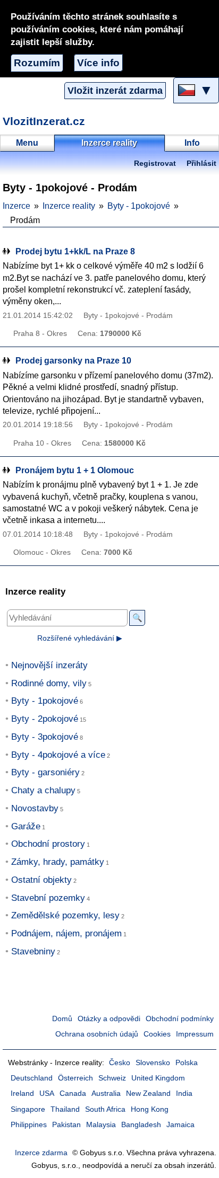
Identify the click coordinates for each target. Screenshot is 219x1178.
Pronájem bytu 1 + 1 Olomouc (74, 470)
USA (46, 1093)
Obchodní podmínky (180, 1019)
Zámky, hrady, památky (57, 862)
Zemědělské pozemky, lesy (65, 915)
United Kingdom (158, 1078)
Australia (106, 1093)
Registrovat (155, 163)
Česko (119, 1063)
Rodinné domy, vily (49, 683)
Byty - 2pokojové (44, 719)
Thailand (65, 1109)
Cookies (157, 1034)
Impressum (195, 1034)
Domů (62, 1019)
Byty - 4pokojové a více (58, 755)
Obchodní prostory (48, 844)
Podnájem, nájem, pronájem (66, 933)
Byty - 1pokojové (138, 205)
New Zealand (148, 1093)
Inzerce (16, 205)
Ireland (22, 1093)
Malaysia (101, 1125)
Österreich (75, 1078)
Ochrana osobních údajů (96, 1034)
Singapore (28, 1109)
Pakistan (66, 1125)
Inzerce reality (69, 205)
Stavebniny (33, 951)
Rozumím (37, 62)
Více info (98, 62)
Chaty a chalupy (43, 790)
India (184, 1093)
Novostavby (34, 808)
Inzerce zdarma (41, 1153)
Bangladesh (141, 1125)
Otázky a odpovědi (109, 1019)
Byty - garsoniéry (45, 772)
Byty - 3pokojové (44, 737)
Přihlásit (201, 163)
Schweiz (112, 1078)
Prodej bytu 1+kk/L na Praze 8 (75, 251)
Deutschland (32, 1078)
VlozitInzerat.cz (44, 121)
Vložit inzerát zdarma (115, 90)
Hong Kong (150, 1109)
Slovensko (153, 1063)
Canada (73, 1093)
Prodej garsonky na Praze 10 (73, 360)
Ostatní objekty (41, 880)
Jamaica (180, 1125)
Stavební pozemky (48, 898)
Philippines (29, 1125)
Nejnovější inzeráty (49, 665)
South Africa (105, 1109)
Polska (186, 1063)
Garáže (25, 826)
